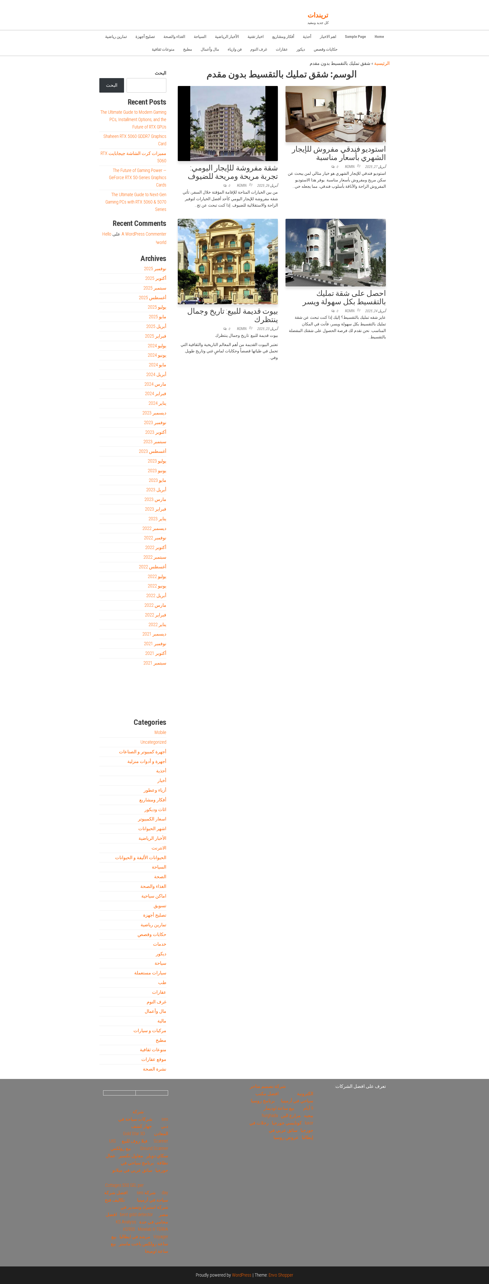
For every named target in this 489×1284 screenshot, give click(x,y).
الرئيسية (382, 63)
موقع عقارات (153, 1059)
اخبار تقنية (256, 36)
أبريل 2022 (156, 595)
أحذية (307, 36)
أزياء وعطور (155, 790)
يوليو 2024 (157, 345)
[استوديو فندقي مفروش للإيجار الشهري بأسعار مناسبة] (336, 113)
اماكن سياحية (153, 896)
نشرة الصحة (154, 1069)
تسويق (160, 905)
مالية (161, 1020)
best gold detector (136, 1214)
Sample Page (355, 36)
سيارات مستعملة (150, 972)
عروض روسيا (286, 1137)
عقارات (282, 49)
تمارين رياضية (116, 36)
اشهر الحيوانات (152, 828)
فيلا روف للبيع (134, 1141)
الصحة (160, 876)
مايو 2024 (157, 364)
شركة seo (146, 1192)
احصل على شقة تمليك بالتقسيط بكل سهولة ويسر (344, 297)
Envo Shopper (281, 1275)
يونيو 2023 (157, 470)
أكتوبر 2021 (155, 653)
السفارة (106, 705)
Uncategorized (153, 742)
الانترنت (159, 847)
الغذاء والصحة (174, 36)
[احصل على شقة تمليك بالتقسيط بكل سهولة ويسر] (336, 252)
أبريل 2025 (156, 326)
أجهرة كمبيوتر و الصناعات (142, 751)
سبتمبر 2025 (154, 288)
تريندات (318, 15)
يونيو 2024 (157, 355)
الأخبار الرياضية (227, 36)
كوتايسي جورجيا (287, 1123)
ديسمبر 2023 (154, 412)
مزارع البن (291, 1115)
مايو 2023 (157, 480)
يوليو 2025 (157, 307)
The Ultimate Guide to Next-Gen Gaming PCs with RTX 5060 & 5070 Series (135, 202)
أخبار (161, 780)
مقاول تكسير (131, 1155)
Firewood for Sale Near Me (110, 682)
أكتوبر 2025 (155, 278)
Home (379, 36)
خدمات (159, 944)
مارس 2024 (155, 384)
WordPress (241, 1275)
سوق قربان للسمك (116, 705)
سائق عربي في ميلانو (132, 1170)
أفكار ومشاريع (283, 36)
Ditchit (150, 705)
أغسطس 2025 (152, 297)
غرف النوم (258, 49)
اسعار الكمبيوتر (152, 818)
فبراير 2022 (155, 614)
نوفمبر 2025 (155, 268)
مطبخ (187, 49)
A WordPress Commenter (143, 234)
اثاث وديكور (155, 809)
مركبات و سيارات (149, 1030)
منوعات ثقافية (163, 49)
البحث (160, 73)
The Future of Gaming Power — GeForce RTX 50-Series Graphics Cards (137, 178)
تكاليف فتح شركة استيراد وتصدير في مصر (136, 1207)
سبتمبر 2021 (154, 663)
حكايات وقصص (325, 49)
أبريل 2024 (156, 374)
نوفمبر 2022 (155, 537)
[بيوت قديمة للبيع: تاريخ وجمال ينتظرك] (228, 261)
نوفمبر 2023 (155, 422)
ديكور (300, 49)
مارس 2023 (155, 499)
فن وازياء (235, 49)
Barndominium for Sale (156, 682)
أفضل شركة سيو (128, 705)
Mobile (160, 732)
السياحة (200, 36)
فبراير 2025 (155, 336)
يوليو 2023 (157, 461)
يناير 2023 (157, 518)
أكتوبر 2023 (155, 432)
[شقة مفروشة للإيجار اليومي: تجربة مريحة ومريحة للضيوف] (228, 123)
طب (162, 982)
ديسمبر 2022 (154, 528)
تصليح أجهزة (145, 36)
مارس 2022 (155, 605)
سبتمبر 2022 (154, 557)
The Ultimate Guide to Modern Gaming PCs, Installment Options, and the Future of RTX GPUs (133, 119)
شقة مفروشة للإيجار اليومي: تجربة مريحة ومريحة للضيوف (233, 172)
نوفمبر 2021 (155, 643)
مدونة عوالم (158, 705)
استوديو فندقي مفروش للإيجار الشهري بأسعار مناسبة (339, 153)
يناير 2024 (157, 403)
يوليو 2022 (157, 576)
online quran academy (140, 705)
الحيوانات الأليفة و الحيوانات (140, 857)
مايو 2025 (157, 316)
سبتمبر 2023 (154, 441)
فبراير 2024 (155, 393)
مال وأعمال (210, 49)
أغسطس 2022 (152, 566)
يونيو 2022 (157, 585)
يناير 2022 (157, 624)
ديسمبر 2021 (154, 634)
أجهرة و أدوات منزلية (146, 761)
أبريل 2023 (156, 489)
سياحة (160, 963)
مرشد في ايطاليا (134, 1236)
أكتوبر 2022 (155, 547)
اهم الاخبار (328, 36)
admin (350, 167)
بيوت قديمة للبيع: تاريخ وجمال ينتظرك (232, 315)
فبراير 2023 (155, 509)
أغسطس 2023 (152, 451)
